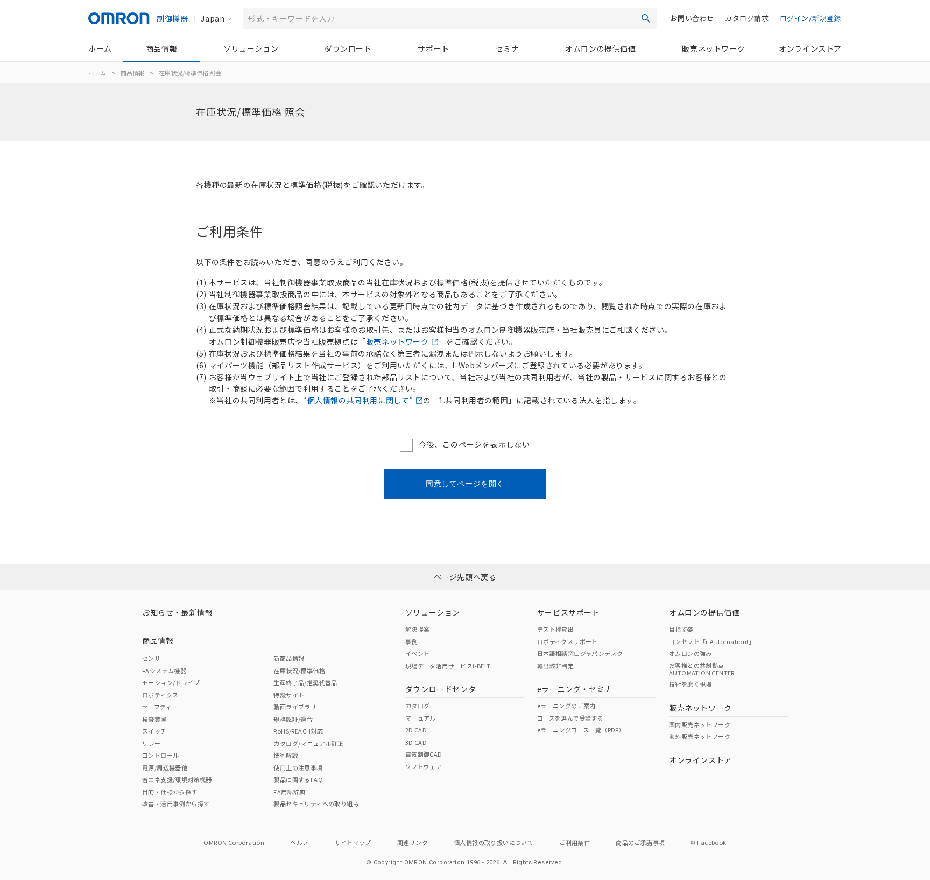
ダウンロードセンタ (440, 688)
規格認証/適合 (293, 719)
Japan (212, 18)
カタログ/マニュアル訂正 (308, 743)
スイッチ (154, 731)
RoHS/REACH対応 (298, 731)
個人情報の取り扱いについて (493, 842)
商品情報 (161, 48)
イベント (417, 653)
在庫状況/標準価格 (299, 670)
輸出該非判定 (555, 665)
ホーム (100, 48)
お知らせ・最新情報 (177, 612)
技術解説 (285, 755)
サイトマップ (353, 842)
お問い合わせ (692, 18)
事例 (411, 641)
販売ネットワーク (713, 48)
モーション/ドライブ (171, 682)
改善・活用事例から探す (175, 803)
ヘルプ (299, 842)
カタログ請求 (747, 18)
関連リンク (412, 842)
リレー (151, 743)
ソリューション (250, 48)
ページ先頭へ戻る (465, 576)
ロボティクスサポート (567, 641)
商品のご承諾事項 (640, 842)
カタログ (417, 705)
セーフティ (157, 706)
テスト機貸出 (555, 629)
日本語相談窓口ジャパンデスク (580, 653)
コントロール (160, 755)
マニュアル (420, 718)
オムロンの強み (690, 653)
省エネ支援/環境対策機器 (177, 779)
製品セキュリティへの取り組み (316, 803)
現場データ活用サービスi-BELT (448, 665)
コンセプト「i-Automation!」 (712, 641)
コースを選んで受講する (570, 718)
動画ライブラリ (294, 706)
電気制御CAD (423, 754)
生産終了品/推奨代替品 (305, 682)
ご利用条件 (574, 842)
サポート (433, 48)
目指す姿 (681, 629)
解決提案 (417, 629)
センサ (151, 658)
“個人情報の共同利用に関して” (358, 400)
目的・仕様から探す (170, 791)
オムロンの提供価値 (600, 48)
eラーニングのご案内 (566, 705)
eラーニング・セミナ (574, 688)
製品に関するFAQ (298, 779)
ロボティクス (160, 694)
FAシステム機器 (164, 670)
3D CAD (416, 742)
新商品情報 (288, 658)
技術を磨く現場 (690, 684)
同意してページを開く (465, 483)
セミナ (507, 48)
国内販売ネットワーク (699, 724)
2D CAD (416, 729)
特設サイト (288, 694)
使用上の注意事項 (297, 767)
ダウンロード (348, 48)
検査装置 (154, 719)
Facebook (711, 842)
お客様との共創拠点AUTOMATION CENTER (702, 669)
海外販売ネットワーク (699, 736)
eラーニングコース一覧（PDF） (581, 729)
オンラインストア (810, 48)
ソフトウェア (423, 766)
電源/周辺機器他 (164, 767)
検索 (646, 18)
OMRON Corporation (233, 842)
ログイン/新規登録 (810, 18)
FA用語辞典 (289, 791)
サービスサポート (568, 612)
